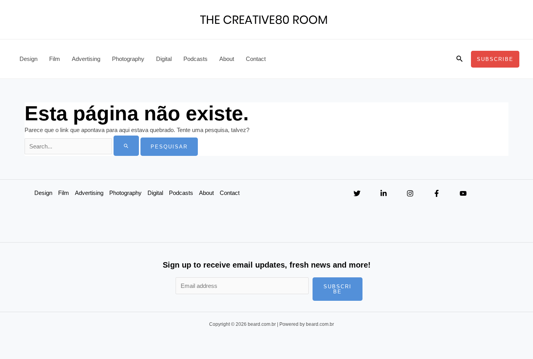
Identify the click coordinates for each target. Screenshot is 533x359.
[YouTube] (463, 193)
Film (54, 58)
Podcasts (195, 58)
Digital (164, 58)
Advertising (86, 58)
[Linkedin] (383, 193)
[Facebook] (436, 193)
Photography (128, 58)
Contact (256, 58)
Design (28, 58)
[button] (459, 59)
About (226, 58)
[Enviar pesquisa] (126, 146)
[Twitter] (357, 193)
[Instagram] (410, 193)
